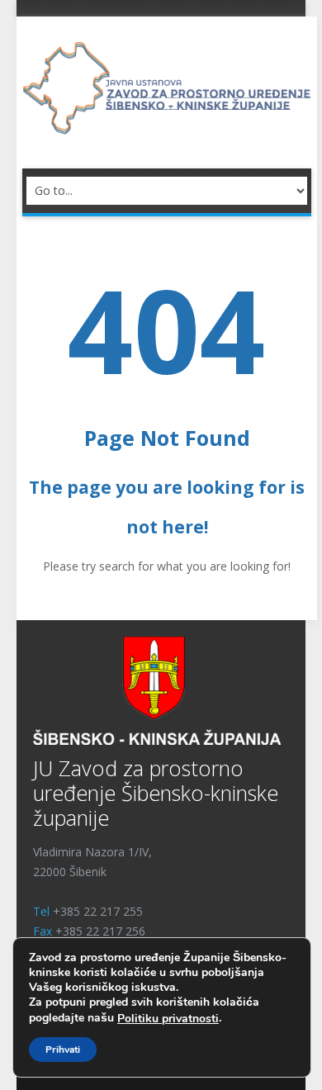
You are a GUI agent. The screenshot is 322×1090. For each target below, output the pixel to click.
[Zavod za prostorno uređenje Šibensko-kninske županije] (166, 86)
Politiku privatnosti (168, 1019)
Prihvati (62, 1049)
